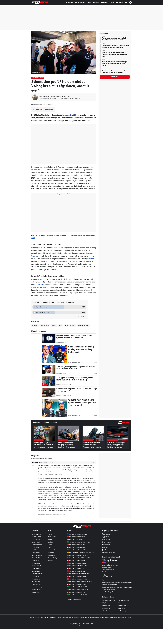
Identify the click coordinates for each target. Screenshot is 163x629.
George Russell (36, 566)
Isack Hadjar (35, 550)
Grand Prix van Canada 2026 (77, 547)
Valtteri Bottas (36, 589)
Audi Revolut (51, 539)
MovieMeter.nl (106, 605)
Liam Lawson (36, 552)
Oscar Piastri (36, 542)
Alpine (54, 325)
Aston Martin (52, 537)
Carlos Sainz (45, 325)
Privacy (37, 617)
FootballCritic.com (123, 600)
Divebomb (67, 115)
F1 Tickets (119, 2)
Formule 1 (35, 325)
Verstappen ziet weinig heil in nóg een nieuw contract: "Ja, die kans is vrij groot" (115, 46)
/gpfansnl (106, 547)
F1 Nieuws (69, 2)
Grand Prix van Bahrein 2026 (77, 576)
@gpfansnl (106, 539)
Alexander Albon (37, 558)
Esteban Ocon (39, 285)
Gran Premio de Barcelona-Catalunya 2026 (81, 552)
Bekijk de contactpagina (108, 592)
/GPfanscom (107, 534)
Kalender (96, 2)
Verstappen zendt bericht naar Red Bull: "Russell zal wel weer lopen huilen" (114, 39)
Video (112, 2)
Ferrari (50, 544)
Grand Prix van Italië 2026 (76, 568)
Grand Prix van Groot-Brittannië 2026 (80, 558)
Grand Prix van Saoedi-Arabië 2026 (79, 542)
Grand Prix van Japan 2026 (77, 539)
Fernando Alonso (37, 573)
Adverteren (52, 617)
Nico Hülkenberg (70, 325)
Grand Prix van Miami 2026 (77, 544)
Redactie (31, 617)
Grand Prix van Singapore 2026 (78, 579)
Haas (59, 175)
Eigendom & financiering (117, 617)
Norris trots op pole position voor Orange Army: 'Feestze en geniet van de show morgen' (114, 63)
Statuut (59, 617)
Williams (90, 259)
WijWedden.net (106, 608)
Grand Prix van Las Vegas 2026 (78, 589)
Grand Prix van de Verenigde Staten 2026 (81, 581)
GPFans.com (121, 603)
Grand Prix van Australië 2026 (78, 534)
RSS (41, 617)
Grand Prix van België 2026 (77, 560)
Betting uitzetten (74, 617)
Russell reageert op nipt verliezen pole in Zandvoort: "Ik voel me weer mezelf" (114, 72)
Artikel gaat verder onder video (64, 194)
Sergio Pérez (35, 592)
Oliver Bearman (36, 568)
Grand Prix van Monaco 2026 (77, 550)
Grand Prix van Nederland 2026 (78, 566)
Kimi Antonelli (36, 563)
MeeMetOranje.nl (123, 611)
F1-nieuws (114, 77)
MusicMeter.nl (122, 605)
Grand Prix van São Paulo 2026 (78, 587)
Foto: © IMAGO (36, 72)
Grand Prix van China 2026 (77, 537)
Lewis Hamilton (36, 534)
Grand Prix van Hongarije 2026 (78, 563)
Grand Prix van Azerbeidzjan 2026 (79, 573)
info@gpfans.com (107, 575)
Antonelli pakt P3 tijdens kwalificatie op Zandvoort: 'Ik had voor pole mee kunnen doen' (114, 54)
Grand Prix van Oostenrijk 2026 (78, 555)
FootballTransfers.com (108, 600)
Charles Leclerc (36, 537)
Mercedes (81, 248)
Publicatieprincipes (93, 617)
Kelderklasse (121, 608)
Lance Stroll (35, 576)
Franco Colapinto (37, 544)
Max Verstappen (80, 2)
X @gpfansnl (105, 537)
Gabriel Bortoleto (37, 584)
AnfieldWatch (106, 611)
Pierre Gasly (35, 547)
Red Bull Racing (52, 558)
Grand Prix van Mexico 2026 (77, 584)
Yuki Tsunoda (36, 581)
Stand (89, 2)
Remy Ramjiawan (44, 96)
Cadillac (50, 542)
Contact (46, 617)
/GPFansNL (107, 542)
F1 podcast (104, 2)
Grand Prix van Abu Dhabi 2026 (78, 595)
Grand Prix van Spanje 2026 (77, 571)
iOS (86, 617)
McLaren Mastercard (54, 550)
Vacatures (65, 617)
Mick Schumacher (38, 78)
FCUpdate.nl (105, 603)
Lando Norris (36, 539)
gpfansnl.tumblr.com (109, 552)
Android (82, 617)
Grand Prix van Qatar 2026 (77, 592)
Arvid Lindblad (36, 579)
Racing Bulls (51, 555)
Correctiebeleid (104, 617)
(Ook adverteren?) (77, 599)
